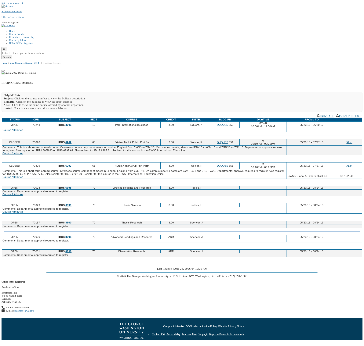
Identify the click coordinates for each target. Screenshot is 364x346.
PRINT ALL (327, 116)
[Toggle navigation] (3, 70)
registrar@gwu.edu (24, 310)
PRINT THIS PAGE (350, 116)
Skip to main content (12, 3)
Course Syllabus (17, 40)
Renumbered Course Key (22, 37)
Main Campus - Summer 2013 (24, 63)
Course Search (16, 34)
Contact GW (158, 334)
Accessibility (173, 334)
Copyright (203, 334)
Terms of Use (189, 334)
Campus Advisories (173, 326)
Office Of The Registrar (21, 43)
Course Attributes (12, 129)
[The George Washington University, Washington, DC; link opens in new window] (131, 330)
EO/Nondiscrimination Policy (201, 326)
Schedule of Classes (12, 11)
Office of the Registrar (13, 17)
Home (12, 31)
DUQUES (222, 124)
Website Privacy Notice (231, 326)
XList (349, 142)
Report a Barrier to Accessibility (226, 334)
